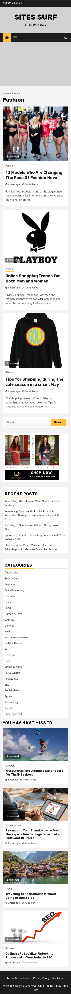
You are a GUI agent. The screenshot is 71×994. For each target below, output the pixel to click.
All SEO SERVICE (48, 986)
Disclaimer (58, 978)
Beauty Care (12, 578)
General (9, 625)
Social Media (12, 690)
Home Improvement (17, 637)
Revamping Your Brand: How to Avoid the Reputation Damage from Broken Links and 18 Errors (32, 515)
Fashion (9, 165)
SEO (7, 684)
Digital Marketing (14, 590)
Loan (8, 661)
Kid (6, 649)
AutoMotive (11, 572)
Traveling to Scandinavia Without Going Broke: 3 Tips (30, 895)
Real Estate (11, 678)
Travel (8, 708)
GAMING (10, 619)
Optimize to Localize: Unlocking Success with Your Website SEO (29, 955)
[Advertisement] (35, 65)
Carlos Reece (31, 184)
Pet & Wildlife (12, 673)
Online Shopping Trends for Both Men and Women (32, 278)
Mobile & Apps (13, 667)
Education (10, 596)
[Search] (65, 37)
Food (8, 608)
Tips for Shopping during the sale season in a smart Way (34, 382)
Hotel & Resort (13, 643)
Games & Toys (13, 614)
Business (10, 584)
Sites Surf (35, 17)
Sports (9, 696)
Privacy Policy (41, 978)
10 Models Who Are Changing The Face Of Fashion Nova (33, 175)
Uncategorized (13, 714)
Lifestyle (10, 655)
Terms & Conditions (19, 978)
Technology (11, 702)
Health (8, 631)
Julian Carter (29, 779)
